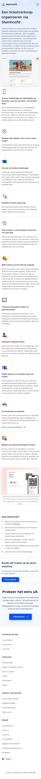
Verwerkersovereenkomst (11, 748)
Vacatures (6, 735)
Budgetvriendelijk (8, 703)
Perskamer (6, 752)
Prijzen (4, 676)
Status (4, 685)
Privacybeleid (7, 739)
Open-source (7, 712)
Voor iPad (6, 649)
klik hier (17, 524)
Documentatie (7, 663)
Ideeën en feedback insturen (12, 667)
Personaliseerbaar (9, 708)
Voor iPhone (7, 644)
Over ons (5, 730)
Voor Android (7, 640)
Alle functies (6, 680)
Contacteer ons (7, 726)
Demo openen (10, 579)
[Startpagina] (10, 4)
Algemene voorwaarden (11, 744)
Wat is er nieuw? (8, 672)
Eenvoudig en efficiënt (10, 699)
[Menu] (37, 4)
